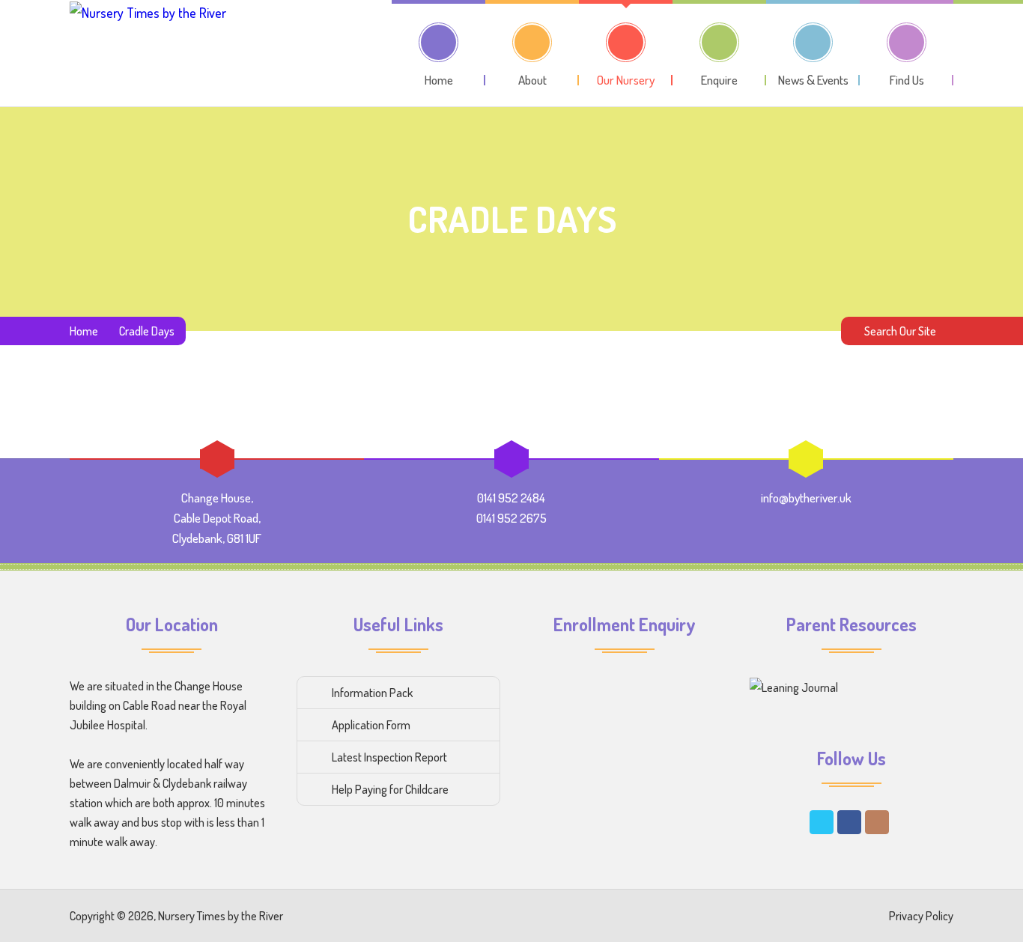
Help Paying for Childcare (390, 789)
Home (84, 330)
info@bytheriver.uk (806, 497)
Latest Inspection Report (389, 757)
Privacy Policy (921, 915)
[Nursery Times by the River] (148, 52)
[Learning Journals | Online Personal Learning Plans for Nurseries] (794, 686)
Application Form (371, 724)
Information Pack (372, 692)
